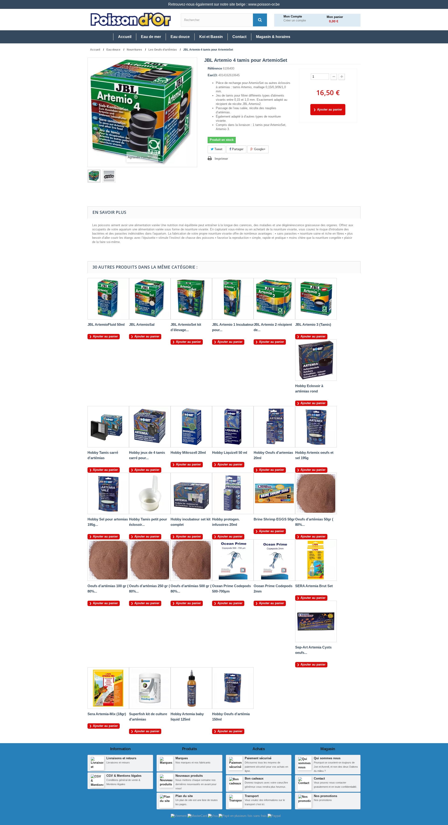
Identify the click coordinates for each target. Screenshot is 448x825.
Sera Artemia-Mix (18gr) (107, 714)
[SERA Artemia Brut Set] (316, 560)
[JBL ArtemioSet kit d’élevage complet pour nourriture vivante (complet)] (191, 298)
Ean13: (212, 75)
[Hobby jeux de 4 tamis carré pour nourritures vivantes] (150, 426)
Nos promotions (325, 796)
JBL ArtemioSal (141, 324)
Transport (252, 796)
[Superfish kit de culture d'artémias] (150, 688)
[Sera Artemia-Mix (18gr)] (108, 688)
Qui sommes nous (327, 758)
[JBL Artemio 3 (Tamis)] (316, 298)
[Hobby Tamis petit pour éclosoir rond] (150, 493)
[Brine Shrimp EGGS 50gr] (274, 493)
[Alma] (243, 816)
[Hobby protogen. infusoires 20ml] (233, 493)
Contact (319, 778)
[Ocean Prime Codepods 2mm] (274, 560)
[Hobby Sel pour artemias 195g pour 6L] (108, 493)
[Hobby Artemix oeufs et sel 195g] (316, 426)
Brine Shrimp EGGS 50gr (274, 519)
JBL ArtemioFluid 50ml (106, 324)
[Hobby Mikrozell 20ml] (191, 426)
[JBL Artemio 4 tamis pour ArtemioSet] (94, 176)
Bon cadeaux (254, 778)
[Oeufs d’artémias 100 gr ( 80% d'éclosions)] (108, 560)
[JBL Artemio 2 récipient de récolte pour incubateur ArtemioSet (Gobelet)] (274, 298)
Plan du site (184, 796)
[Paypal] (274, 816)
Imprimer (221, 158)
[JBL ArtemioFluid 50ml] (108, 298)
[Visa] (213, 816)
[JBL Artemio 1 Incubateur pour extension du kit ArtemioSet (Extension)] (233, 298)
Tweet (218, 149)
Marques (181, 758)
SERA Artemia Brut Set (314, 586)
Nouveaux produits (189, 775)
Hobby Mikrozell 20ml (188, 452)
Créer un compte (295, 20)
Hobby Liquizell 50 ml (229, 452)
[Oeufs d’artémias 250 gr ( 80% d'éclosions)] (150, 560)
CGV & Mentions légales (123, 775)
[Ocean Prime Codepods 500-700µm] (233, 560)
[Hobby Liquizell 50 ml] (233, 426)
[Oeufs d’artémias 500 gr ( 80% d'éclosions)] (191, 560)
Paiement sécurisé (258, 758)
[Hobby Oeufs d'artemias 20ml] (274, 426)
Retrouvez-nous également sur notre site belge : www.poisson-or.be (224, 4)
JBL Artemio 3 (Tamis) (313, 324)
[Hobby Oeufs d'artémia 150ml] (233, 688)
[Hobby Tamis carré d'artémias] (108, 426)
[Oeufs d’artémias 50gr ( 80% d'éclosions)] (316, 493)
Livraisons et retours (121, 758)
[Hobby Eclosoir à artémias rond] (316, 360)
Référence (215, 68)
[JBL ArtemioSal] (150, 298)
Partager (237, 149)
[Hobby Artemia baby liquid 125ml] (191, 688)
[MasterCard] (198, 816)
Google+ (259, 149)
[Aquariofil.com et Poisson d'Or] (131, 19)
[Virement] (179, 816)
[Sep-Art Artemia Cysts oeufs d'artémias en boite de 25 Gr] (316, 621)
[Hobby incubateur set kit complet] (191, 493)
